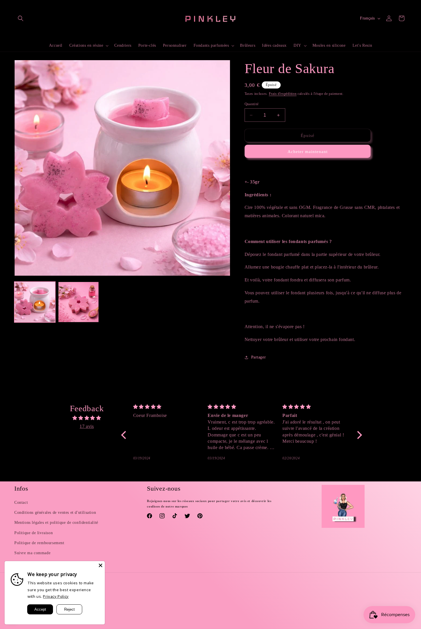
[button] (20, 18)
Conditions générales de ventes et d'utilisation (55, 512)
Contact (21, 502)
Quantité (252, 104)
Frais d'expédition (283, 94)
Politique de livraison (33, 533)
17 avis (87, 426)
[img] (87, 418)
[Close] (100, 565)
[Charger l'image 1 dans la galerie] (34, 302)
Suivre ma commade (32, 553)
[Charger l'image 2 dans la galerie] (78, 302)
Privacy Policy (55, 596)
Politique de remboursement (39, 543)
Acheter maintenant (308, 151)
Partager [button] (258, 357)
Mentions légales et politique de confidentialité (56, 522)
